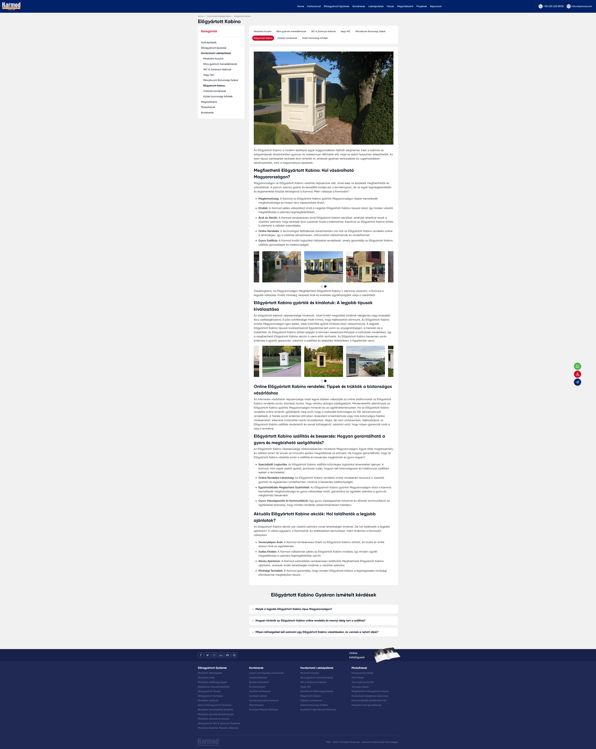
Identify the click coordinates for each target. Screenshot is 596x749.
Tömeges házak (360, 686)
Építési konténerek (259, 682)
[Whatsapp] (577, 366)
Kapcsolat (436, 6)
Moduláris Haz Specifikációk (367, 705)
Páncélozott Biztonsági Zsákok (220, 80)
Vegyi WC (208, 74)
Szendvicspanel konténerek (264, 700)
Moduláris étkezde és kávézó (213, 718)
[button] (322, 286)
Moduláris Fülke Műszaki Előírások (318, 709)
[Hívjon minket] (577, 374)
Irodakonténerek (258, 677)
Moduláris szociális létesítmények (216, 714)
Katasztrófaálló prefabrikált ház (369, 700)
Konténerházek (257, 686)
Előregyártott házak (362, 673)
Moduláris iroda (206, 677)
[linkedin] (221, 655)
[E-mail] (577, 382)
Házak (390, 6)
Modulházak (208, 107)
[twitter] (207, 655)
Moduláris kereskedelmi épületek (215, 709)
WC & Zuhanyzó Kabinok (217, 69)
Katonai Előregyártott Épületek (215, 705)
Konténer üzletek (258, 696)
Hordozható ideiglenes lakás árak (370, 696)
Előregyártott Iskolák (209, 691)
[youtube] (227, 655)
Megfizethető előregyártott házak (370, 691)
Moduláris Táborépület (210, 673)
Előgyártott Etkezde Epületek (214, 686)
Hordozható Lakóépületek (216, 53)
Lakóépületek (376, 6)
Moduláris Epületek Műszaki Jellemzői (218, 728)
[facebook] (201, 655)
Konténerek (358, 6)
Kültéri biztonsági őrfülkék (218, 96)
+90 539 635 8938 (553, 6)
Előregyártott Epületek (336, 6)
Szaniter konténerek (260, 691)
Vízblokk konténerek (214, 91)
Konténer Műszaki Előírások (263, 709)
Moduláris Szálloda (208, 700)
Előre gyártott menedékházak (220, 64)
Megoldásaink (405, 6)
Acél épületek (209, 42)
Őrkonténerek (256, 705)
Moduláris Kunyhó (213, 58)
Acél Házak (358, 677)
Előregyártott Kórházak (210, 696)
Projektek (421, 6)
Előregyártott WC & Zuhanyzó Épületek (219, 723)
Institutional (314, 6)
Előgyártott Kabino (214, 85)
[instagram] (214, 655)
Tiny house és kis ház (363, 682)
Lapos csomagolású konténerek (266, 673)
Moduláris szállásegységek (212, 682)
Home (300, 6)
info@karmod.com (581, 6)
